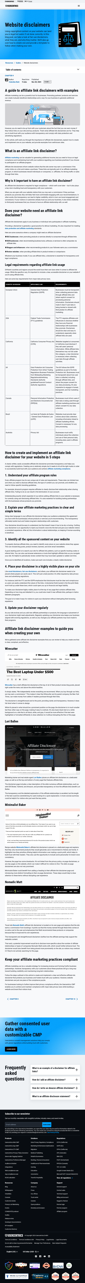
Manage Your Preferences (42, 1243)
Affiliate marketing (12, 158)
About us (33, 1187)
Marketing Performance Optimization (42, 1146)
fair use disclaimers (29, 571)
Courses (7, 1197)
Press (32, 1190)
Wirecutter (9, 685)
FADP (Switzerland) (63, 1160)
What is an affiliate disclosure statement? (51, 1096)
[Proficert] (55, 1276)
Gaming (33, 1167)
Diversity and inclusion (38, 1208)
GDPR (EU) (60, 1146)
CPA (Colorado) (61, 1153)
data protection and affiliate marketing (19, 228)
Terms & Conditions (11, 1239)
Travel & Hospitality (37, 1177)
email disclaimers (15, 571)
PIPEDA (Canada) (62, 1163)
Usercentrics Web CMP (12, 1142)
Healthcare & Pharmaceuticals (40, 1163)
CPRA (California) (62, 1149)
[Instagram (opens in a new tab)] (36, 1256)
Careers (33, 1201)
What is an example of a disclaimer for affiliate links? (53, 1070)
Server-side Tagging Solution (13, 1156)
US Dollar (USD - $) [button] (30, 1252)
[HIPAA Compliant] (75, 1276)
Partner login (61, 1204)
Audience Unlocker (10, 1163)
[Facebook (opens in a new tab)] (40, 1256)
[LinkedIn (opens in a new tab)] (49, 1256)
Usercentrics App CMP (12, 1146)
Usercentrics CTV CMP (12, 1149)
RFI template (9, 1225)
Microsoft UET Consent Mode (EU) (67, 1174)
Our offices (34, 1194)
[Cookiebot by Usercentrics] (20, 1)
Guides (18, 63)
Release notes (9, 1218)
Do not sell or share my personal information (18, 1243)
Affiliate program (62, 1211)
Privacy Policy (40, 1239)
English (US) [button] (11, 1252)
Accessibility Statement (12, 1246)
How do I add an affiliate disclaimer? (49, 1079)
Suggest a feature (62, 1201)
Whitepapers (9, 1190)
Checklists (8, 1194)
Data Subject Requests (59, 1243)
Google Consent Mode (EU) (65, 1170)
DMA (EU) (60, 1156)
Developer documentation (13, 1222)
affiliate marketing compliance (59, 469)
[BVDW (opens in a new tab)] (58, 1265)
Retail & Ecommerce (37, 1156)
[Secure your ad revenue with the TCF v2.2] (34, 1265)
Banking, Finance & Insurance (40, 1160)
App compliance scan (11, 1174)
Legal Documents (61, 1239)
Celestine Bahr (14, 82)
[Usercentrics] (9, 1)
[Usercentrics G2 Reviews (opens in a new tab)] (21, 1265)
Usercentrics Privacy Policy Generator (16, 1153)
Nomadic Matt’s (18, 925)
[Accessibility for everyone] (17, 1276)
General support (62, 1187)
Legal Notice (50, 1239)
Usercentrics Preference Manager (15, 1160)
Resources (9, 63)
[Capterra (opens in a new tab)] (40, 1276)
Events (7, 1208)
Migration (34, 1149)
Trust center (34, 1197)
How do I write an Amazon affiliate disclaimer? (53, 1088)
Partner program (62, 1208)
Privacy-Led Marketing (12, 1204)
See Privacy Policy (53, 1132)
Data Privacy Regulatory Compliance (42, 1142)
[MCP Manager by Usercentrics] (28, 1)
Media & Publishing (37, 1153)
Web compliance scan (11, 1170)
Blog (6, 1187)
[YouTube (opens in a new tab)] (44, 1256)
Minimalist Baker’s (23, 847)
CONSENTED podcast (12, 1211)
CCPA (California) (62, 1142)
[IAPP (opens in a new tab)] (69, 1265)
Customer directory (11, 1229)
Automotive (34, 1174)
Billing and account (63, 1197)
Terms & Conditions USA (26, 1239)
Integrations (9, 1167)
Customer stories (10, 1201)
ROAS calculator (10, 1177)
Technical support (62, 1194)
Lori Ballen (38, 778)
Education (34, 1170)
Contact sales (61, 1190)
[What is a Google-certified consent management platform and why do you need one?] (9, 1265)
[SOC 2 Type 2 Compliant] (65, 1276)
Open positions (35, 1204)
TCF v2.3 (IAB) (61, 1167)
